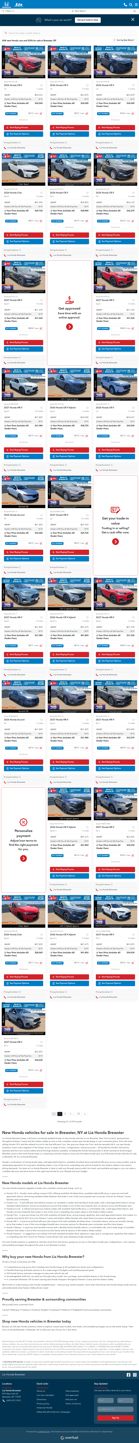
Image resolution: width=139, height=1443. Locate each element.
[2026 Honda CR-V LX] (23, 62)
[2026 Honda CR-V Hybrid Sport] (69, 384)
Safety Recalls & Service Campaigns (53, 1412)
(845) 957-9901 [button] (14, 1401)
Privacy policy (43, 1404)
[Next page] (85, 1114)
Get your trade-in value (88, 20)
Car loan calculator (45, 1395)
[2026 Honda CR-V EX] (115, 169)
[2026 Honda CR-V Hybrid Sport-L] (69, 594)
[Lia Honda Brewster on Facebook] (127, 1374)
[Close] (133, 19)
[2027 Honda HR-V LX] (69, 491)
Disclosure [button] (23, 120)
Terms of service (73, 1404)
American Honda (44, 1408)
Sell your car (71, 1400)
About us (41, 1391)
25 (78, 1114)
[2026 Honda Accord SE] (23, 491)
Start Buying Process (19, 128)
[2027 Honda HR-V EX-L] (115, 696)
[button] (125, 4)
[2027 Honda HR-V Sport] (23, 277)
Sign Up (115, 1418)
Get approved (71, 1395)
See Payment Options (19, 134)
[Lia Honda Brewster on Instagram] (134, 1374)
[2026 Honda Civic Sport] (23, 169)
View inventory (72, 1391)
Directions (41, 1400)
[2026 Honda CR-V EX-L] (69, 169)
